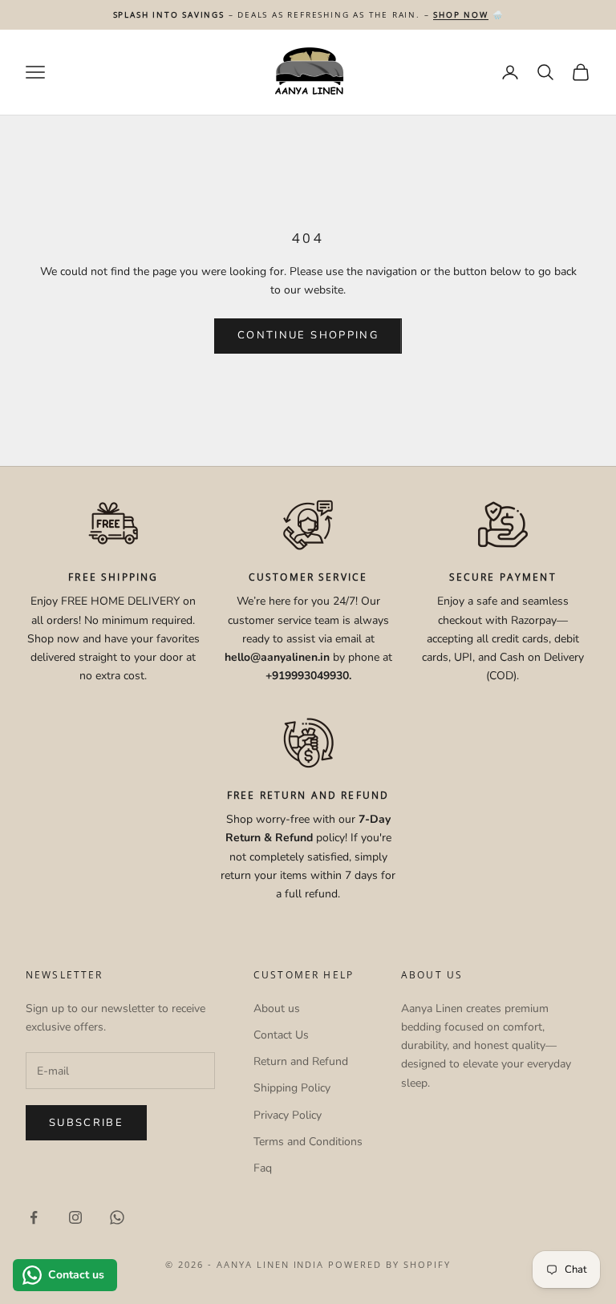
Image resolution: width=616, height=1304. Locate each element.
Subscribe (86, 1123)
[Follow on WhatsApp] (117, 1217)
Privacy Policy (287, 1115)
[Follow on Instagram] (75, 1217)
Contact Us (281, 1035)
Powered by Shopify (389, 1264)
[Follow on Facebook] (34, 1217)
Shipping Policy (291, 1087)
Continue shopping (308, 335)
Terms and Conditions (308, 1141)
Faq (262, 1168)
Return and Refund (300, 1061)
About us (276, 1008)
